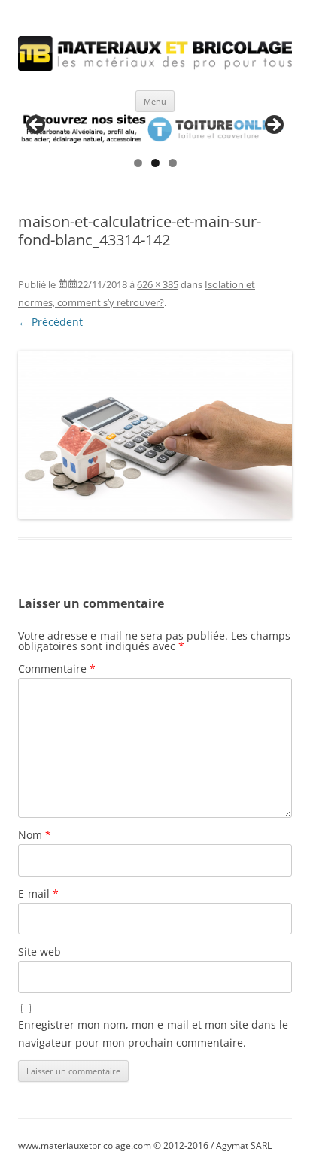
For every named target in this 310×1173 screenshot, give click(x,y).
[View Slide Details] (155, 129)
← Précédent (50, 322)
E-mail (38, 893)
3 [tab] (173, 163)
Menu (155, 101)
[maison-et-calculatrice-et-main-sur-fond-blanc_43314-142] (155, 435)
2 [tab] (155, 163)
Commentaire (57, 668)
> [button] (273, 125)
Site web (39, 951)
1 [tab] (138, 163)
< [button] (37, 125)
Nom (34, 835)
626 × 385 (157, 284)
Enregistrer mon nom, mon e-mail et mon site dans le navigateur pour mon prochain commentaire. (153, 1033)
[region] (155, 129)
